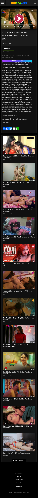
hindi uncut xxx (6, 96)
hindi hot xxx (23, 89)
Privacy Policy (19, 479)
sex (21, 111)
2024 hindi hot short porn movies (13, 67)
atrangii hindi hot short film (12, 77)
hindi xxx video (23, 96)
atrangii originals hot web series (16, 80)
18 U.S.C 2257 (19, 473)
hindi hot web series (19, 87)
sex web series (26, 111)
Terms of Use (19, 483)
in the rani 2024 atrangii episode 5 (11, 104)
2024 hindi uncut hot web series (14, 70)
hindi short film (27, 92)
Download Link (17, 61)
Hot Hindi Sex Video (23, 64)
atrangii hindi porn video (25, 77)
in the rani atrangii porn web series (11, 109)
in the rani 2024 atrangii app (24, 97)
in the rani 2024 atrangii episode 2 (17, 101)
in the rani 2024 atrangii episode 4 (23, 102)
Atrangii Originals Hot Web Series (15, 62)
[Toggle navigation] (3, 3)
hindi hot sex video (11, 86)
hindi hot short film (21, 86)
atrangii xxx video (9, 84)
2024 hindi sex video (13, 69)
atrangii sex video (16, 82)
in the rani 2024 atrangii (11, 97)
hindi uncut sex (26, 94)
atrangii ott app (28, 80)
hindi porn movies (10, 91)
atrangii (8, 72)
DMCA (19, 476)
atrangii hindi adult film (14, 75)
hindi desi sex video (19, 84)
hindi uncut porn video (16, 94)
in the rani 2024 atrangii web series (23, 107)
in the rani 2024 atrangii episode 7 (16, 106)
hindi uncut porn (6, 94)
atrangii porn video (7, 82)
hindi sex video (8, 92)
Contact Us (19, 486)
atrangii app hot (28, 72)
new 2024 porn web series (13, 111)
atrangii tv (24, 82)
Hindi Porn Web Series (12, 64)
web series (5, 112)
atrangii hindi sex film (7, 79)
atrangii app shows (7, 74)
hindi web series (14, 96)
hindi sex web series (18, 92)
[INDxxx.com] (19, 3)
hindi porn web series (20, 91)
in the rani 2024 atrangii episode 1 (11, 99)
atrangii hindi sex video (19, 79)
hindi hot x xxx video (14, 89)
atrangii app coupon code (16, 72)
